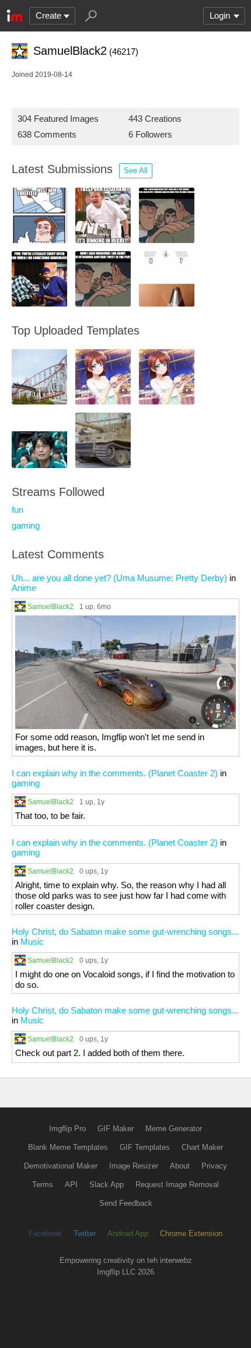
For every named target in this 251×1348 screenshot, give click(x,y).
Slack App (106, 1184)
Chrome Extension (191, 1233)
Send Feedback (125, 1203)
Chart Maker (202, 1147)
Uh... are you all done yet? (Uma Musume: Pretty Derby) (119, 578)
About (180, 1166)
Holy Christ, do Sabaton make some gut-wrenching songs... (125, 932)
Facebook (45, 1233)
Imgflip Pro (67, 1128)
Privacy (214, 1166)
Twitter (85, 1233)
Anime (24, 588)
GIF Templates (145, 1147)
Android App (127, 1233)
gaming (26, 525)
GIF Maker (115, 1128)
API (71, 1184)
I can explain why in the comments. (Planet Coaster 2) (115, 773)
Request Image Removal (177, 1184)
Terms (42, 1184)
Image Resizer (133, 1166)
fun (17, 510)
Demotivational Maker (60, 1166)
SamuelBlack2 (50, 606)
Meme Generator (173, 1128)
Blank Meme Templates (68, 1147)
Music (32, 941)
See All (136, 170)
